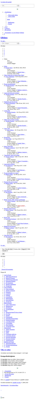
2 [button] (4, 50)
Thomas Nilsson (9, 156)
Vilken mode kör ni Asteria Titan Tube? (14, 75)
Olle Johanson (9, 236)
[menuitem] (12, 15)
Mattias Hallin (9, 174)
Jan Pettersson (9, 165)
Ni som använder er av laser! (11, 173)
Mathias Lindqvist (22, 90)
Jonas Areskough (21, 196)
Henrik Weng (8, 67)
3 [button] (4, 51)
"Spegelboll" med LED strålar (11, 155)
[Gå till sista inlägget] (25, 72)
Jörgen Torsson (9, 210)
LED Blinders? (8, 191)
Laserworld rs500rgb (9, 164)
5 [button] (4, 54)
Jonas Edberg (10, 130)
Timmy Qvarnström (22, 161)
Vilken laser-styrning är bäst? (11, 119)
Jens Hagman (8, 192)
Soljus (5, 66)
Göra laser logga (8, 235)
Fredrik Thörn (21, 143)
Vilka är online (6, 350)
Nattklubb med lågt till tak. (11, 102)
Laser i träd (7, 128)
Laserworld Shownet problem (11, 93)
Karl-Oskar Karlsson (10, 219)
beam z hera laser (8, 146)
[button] (4, 56)
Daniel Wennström (10, 103)
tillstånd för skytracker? (10, 226)
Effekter (4, 38)
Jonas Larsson (21, 205)
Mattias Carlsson (21, 214)
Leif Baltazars (21, 241)
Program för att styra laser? (11, 182)
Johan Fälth (8, 139)
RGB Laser (7, 217)
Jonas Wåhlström (9, 76)
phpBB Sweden (17, 382)
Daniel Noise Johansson (23, 179)
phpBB (7, 379)
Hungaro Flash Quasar (10, 208)
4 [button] (4, 53)
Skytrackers (7, 137)
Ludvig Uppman (21, 188)
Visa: (3, 249)
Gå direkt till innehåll (6, 2)
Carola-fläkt (7, 110)
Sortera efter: (17, 249)
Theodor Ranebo (9, 85)
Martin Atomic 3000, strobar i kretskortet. (14, 199)
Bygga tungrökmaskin (9, 84)
